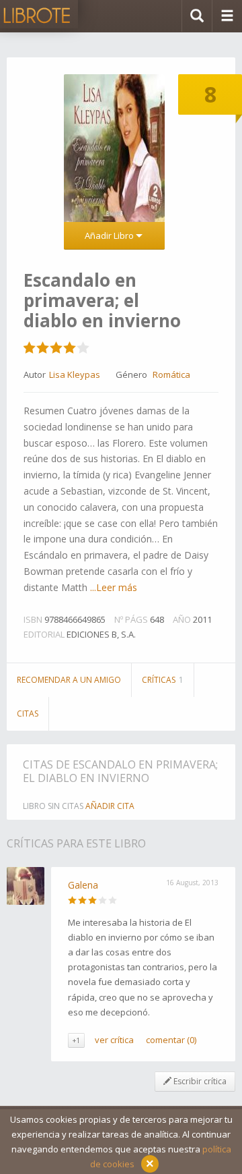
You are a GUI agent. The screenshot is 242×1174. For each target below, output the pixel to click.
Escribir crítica (199, 1081)
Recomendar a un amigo (69, 680)
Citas (27, 713)
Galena (83, 884)
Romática (171, 374)
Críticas (163, 680)
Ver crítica (114, 1040)
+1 (76, 1040)
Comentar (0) (171, 1040)
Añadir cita (109, 806)
